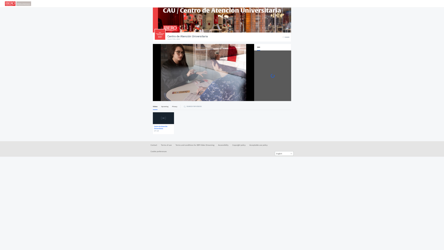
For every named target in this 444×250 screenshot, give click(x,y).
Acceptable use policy (258, 145)
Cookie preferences (159, 151)
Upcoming (164, 107)
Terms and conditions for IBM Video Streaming (195, 145)
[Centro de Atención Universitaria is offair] (203, 72)
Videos (155, 107)
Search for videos (194, 106)
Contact (154, 145)
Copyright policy (239, 145)
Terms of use (166, 145)
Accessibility (223, 145)
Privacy (174, 107)
